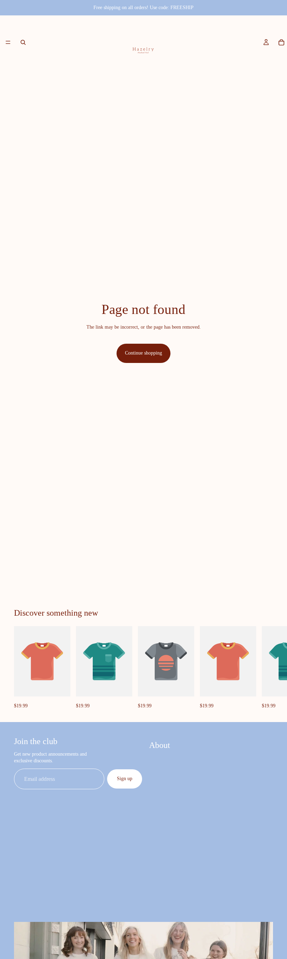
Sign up (124, 778)
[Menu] (8, 42)
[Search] (23, 42)
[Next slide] (265, 668)
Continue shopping (143, 353)
